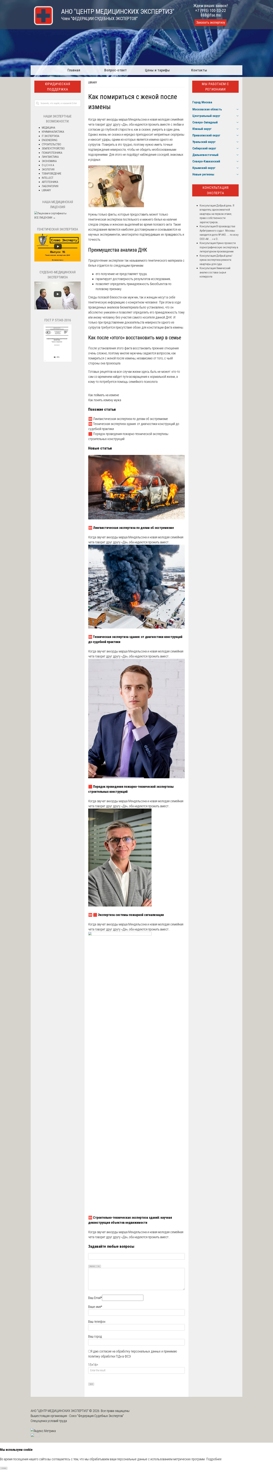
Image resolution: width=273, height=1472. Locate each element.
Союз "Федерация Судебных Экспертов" (96, 1416)
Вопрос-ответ (115, 70)
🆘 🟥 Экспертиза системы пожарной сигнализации (126, 915)
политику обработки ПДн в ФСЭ (109, 1356)
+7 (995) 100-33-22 (210, 10)
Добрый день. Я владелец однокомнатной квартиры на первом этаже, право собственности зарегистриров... (217, 214)
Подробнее (214, 1459)
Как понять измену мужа (104, 400)
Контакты (199, 70)
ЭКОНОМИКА (49, 161)
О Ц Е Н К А (48, 165)
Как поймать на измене (103, 395)
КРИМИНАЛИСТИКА (53, 131)
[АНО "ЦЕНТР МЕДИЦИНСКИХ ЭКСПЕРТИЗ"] (42, 24)
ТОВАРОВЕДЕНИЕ (51, 173)
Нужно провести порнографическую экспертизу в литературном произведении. (219, 247)
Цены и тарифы (157, 70)
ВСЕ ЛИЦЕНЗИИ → (45, 217)
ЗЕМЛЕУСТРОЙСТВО (53, 148)
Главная (73, 70)
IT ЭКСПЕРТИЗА (50, 136)
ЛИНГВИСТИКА (50, 157)
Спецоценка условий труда (49, 1421)
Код (99, 1266)
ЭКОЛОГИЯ (48, 169)
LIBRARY (92, 82)
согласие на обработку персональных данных (130, 1351)
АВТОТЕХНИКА (50, 182)
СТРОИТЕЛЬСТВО (51, 144)
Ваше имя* (95, 1307)
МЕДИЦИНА (48, 127)
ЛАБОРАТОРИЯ (50, 186)
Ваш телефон (96, 1322)
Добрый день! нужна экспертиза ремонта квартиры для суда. (216, 260)
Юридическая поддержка (57, 86)
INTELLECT (47, 178)
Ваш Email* (95, 1298)
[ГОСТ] (58, 360)
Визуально (92, 1266)
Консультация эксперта (215, 190)
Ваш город (95, 1336)
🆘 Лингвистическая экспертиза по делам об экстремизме (128, 419)
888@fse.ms (211, 15)
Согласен (3, 1468)
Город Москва (202, 102)
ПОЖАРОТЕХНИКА (52, 152)
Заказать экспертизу (210, 22)
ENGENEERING (49, 140)
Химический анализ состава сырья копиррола (215, 272)
